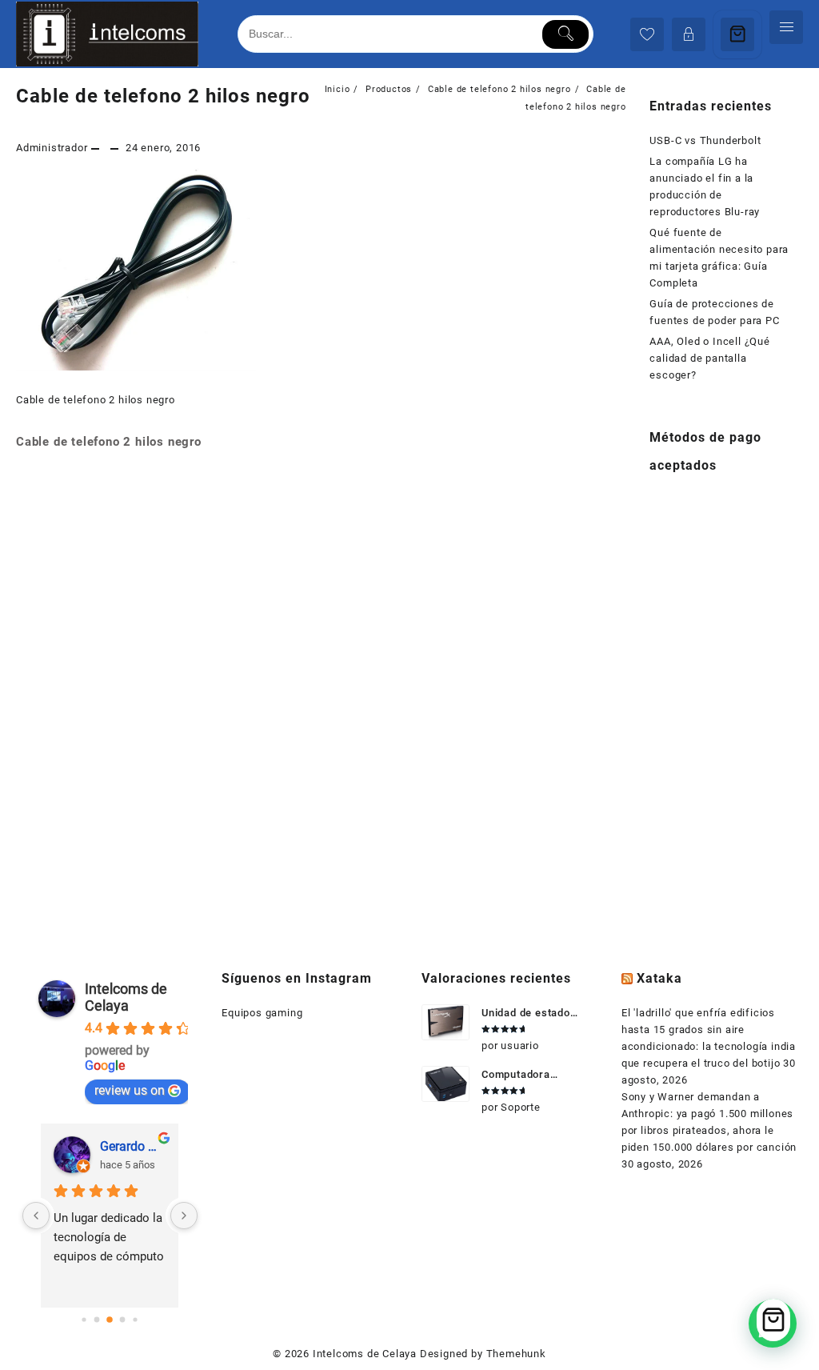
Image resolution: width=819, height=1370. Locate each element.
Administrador (51, 148)
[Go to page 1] (97, 1319)
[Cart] (737, 34)
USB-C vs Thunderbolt (705, 140)
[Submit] (565, 34)
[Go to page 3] (123, 1319)
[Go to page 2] (110, 1319)
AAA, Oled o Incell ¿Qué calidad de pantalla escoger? (709, 358)
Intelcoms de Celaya (126, 997)
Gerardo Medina (133, 1146)
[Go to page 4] (136, 1319)
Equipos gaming (262, 1013)
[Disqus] (321, 679)
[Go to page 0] (84, 1319)
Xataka (659, 978)
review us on (129, 1090)
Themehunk (516, 1354)
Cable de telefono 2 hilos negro (163, 96)
